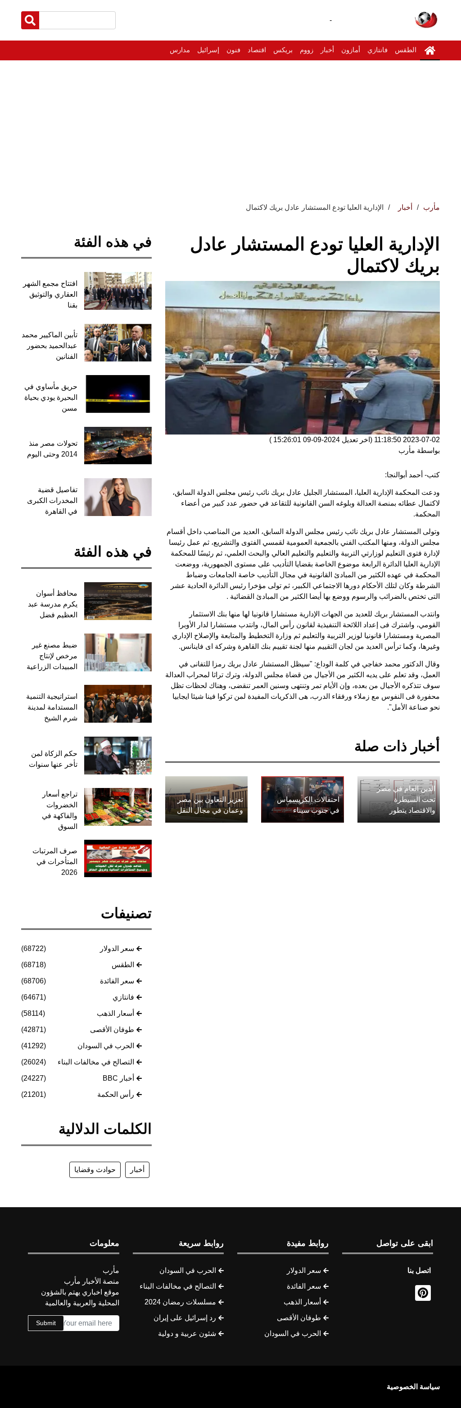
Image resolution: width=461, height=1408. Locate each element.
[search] (30, 20)
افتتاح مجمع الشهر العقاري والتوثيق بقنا (50, 294)
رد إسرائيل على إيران (185, 1318)
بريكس (283, 50)
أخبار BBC (118, 1078)
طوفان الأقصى (112, 1029)
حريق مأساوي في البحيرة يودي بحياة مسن (50, 397)
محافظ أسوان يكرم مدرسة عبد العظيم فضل (52, 604)
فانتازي (377, 50)
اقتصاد (257, 50)
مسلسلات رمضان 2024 (180, 1302)
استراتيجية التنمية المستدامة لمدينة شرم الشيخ (51, 707)
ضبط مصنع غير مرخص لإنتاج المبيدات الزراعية (52, 655)
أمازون (350, 50)
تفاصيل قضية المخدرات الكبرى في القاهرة (52, 500)
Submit (46, 1323)
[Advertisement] (230, 128)
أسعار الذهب (115, 1013)
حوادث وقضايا (95, 1169)
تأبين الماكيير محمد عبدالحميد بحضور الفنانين (49, 345)
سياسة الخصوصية (413, 1386)
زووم (306, 50)
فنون (233, 50)
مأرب (431, 207)
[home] (430, 50)
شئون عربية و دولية (187, 1333)
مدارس (180, 50)
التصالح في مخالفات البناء (96, 1062)
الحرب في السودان (105, 1046)
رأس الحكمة (115, 1094)
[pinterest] (423, 1293)
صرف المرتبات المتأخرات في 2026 (54, 861)
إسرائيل (208, 50)
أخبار (327, 50)
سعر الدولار (117, 948)
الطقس (405, 50)
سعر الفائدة (117, 981)
